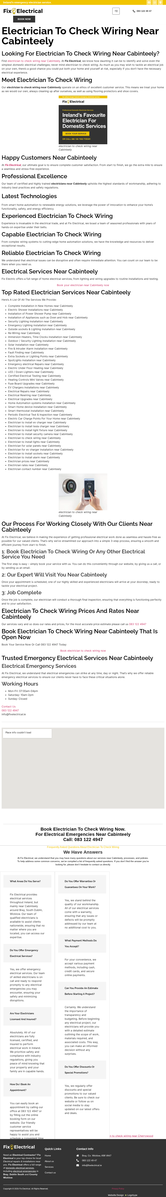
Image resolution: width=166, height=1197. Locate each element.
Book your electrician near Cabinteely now (83, 285)
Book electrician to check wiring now (83, 650)
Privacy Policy (118, 1189)
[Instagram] (154, 2)
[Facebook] (149, 2)
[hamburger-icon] (116, 11)
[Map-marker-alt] (160, 2)
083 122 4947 (137, 624)
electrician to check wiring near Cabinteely (34, 60)
